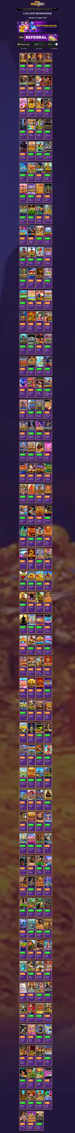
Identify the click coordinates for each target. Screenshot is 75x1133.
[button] (56, 44)
